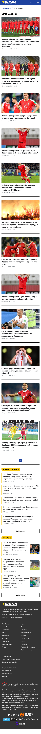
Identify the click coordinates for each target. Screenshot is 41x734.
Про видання (6, 656)
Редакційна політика (9, 668)
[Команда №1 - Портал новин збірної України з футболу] (8, 2)
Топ (22, 627)
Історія (23, 635)
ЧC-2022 (5, 638)
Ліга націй (5, 641)
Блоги (4, 633)
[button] (31, 3)
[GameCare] (20, 723)
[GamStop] (10, 719)
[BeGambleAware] (28, 719)
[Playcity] (13, 714)
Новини (23, 624)
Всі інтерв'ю (20, 595)
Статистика (25, 638)
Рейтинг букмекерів (28, 647)
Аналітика (5, 624)
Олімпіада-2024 (7, 644)
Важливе (24, 630)
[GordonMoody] (26, 715)
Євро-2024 (5, 635)
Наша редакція (7, 673)
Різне (23, 641)
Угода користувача (8, 665)
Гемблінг (24, 644)
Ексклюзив (5, 630)
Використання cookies (9, 662)
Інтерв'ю (5, 627)
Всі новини (20, 531)
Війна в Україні (26, 633)
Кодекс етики (6, 671)
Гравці (4, 647)
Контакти (5, 676)
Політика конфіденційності (11, 659)
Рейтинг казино (26, 650)
